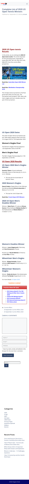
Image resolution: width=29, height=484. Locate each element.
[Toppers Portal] (4, 4)
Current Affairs (8, 307)
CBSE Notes (7, 420)
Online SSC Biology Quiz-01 (15, 296)
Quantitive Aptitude (9, 423)
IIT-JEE (6, 414)
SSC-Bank (6, 418)
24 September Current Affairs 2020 (13, 309)
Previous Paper (8, 421)
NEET (5, 416)
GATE (5, 412)
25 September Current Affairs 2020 (13, 312)
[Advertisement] (14, 31)
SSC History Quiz (12, 302)
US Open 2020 (16, 279)
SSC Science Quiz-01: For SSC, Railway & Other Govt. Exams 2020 (15, 293)
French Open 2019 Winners (16, 197)
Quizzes (6, 427)
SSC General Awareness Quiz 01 (16, 300)
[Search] (6, 365)
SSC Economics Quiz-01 (13, 298)
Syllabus (6, 425)
